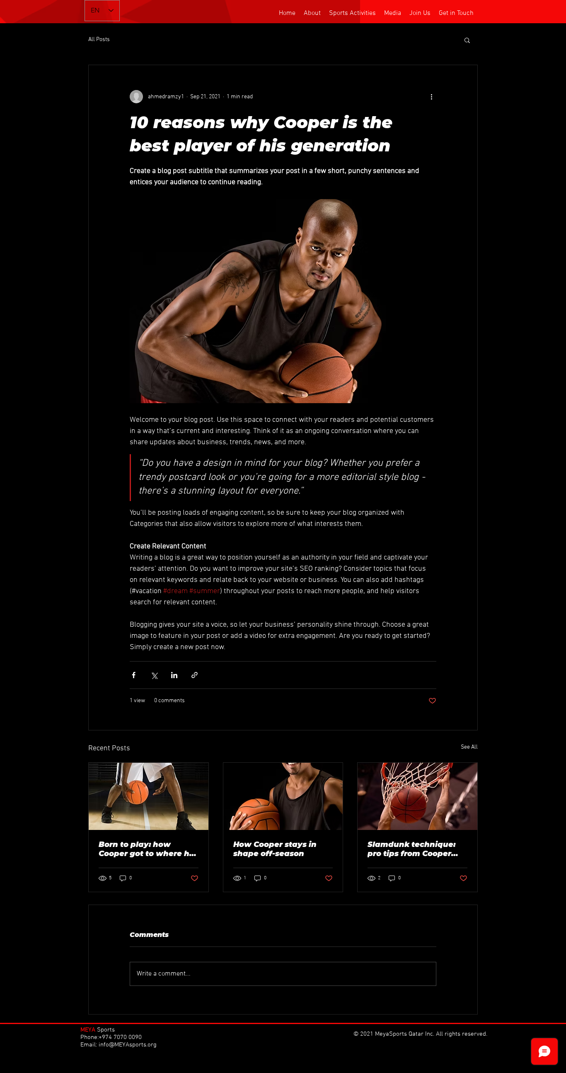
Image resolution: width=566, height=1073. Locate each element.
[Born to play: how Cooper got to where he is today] (148, 796)
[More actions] (431, 97)
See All (469, 747)
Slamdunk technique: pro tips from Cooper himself (411, 849)
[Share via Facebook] (134, 675)
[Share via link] (194, 675)
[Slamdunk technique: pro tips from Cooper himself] (417, 796)
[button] (467, 39)
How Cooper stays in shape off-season (275, 849)
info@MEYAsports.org (128, 1045)
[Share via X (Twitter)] (154, 675)
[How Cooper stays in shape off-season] (283, 796)
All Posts (99, 39)
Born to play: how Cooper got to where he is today (146, 849)
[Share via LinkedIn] (174, 675)
